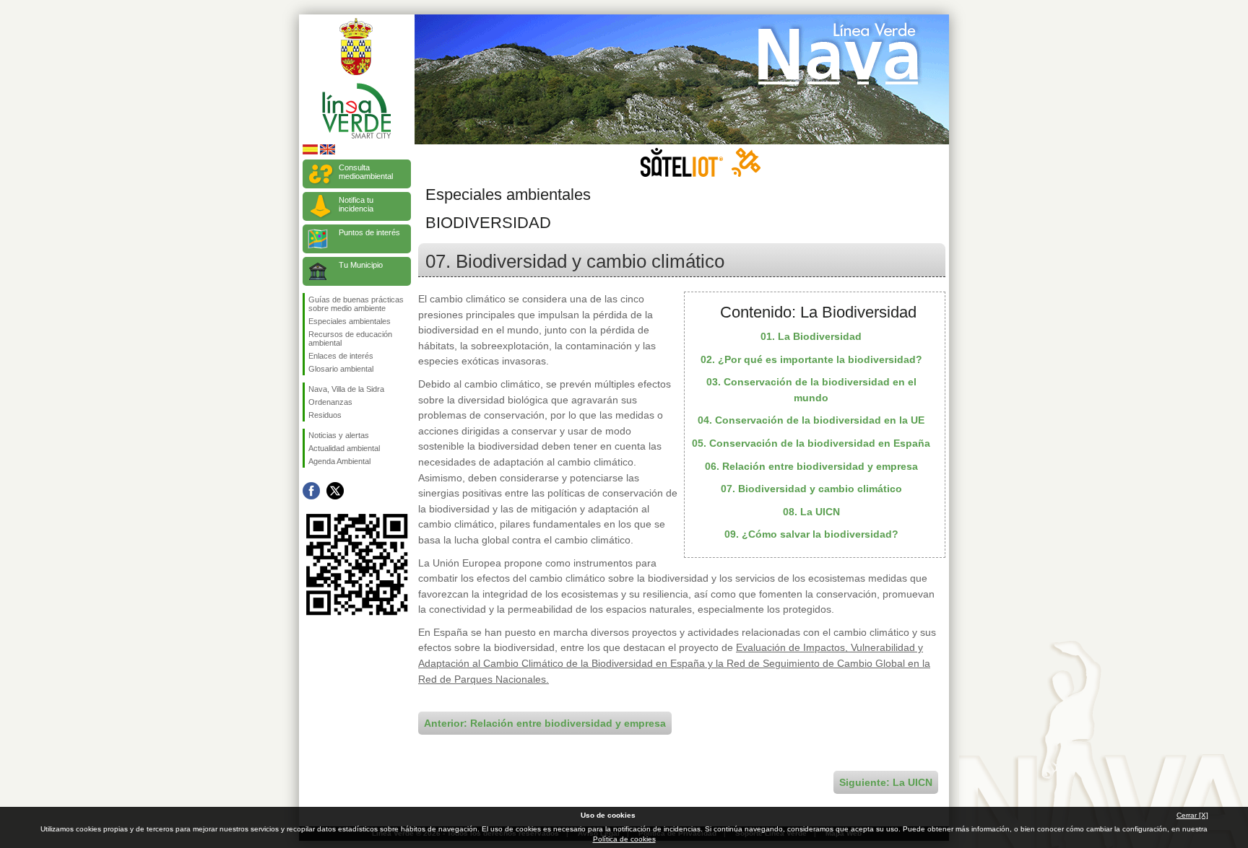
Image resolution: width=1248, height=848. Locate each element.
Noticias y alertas (338, 435)
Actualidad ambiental (344, 448)
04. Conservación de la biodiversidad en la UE (811, 420)
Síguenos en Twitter (335, 490)
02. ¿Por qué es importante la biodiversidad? (811, 359)
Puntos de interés (369, 232)
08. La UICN (811, 511)
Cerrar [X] (1192, 815)
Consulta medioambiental (366, 171)
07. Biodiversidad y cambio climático (811, 488)
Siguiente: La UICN (885, 782)
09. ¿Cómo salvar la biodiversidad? (811, 534)
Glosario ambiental (340, 368)
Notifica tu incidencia (356, 204)
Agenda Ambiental (339, 461)
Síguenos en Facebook (311, 490)
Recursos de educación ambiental (350, 338)
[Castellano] (310, 152)
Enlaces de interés (340, 355)
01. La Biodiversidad (811, 336)
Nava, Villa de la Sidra (346, 389)
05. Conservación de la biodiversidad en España (811, 443)
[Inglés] (327, 152)
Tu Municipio (361, 265)
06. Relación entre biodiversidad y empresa (811, 466)
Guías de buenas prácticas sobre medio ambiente (356, 303)
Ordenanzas (330, 402)
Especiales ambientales (349, 321)
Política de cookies (624, 839)
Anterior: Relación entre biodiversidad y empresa (545, 723)
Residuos (325, 415)
